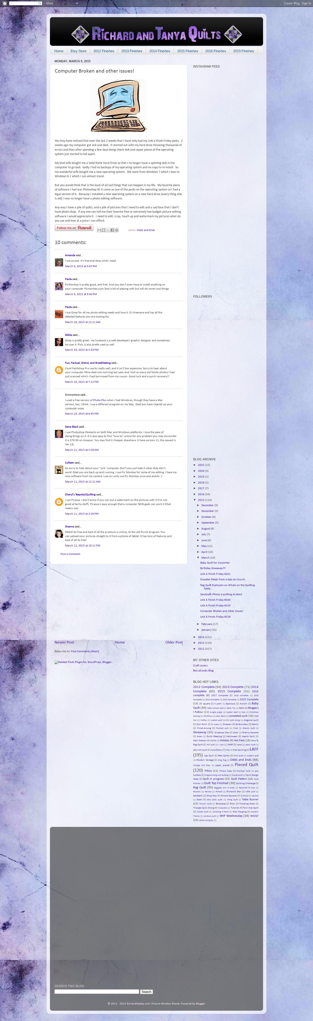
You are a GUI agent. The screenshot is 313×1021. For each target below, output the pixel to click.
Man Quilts (223, 755)
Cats (243, 712)
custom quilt (216, 720)
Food (235, 728)
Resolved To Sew (247, 788)
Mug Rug (222, 760)
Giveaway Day (221, 732)
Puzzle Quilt (237, 775)
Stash (199, 799)
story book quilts (214, 799)
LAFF (254, 749)
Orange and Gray (201, 765)
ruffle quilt (250, 791)
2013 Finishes (131, 51)
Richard (219, 791)
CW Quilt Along (233, 720)
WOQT (254, 816)
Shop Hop (212, 795)
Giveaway (199, 732)
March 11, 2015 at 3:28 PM (82, 514)
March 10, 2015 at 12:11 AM (82, 322)
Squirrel (255, 796)
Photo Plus (99, 400)
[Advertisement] (118, 602)
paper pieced (222, 765)
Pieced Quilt (247, 765)
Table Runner (250, 799)
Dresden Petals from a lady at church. (223, 579)
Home (58, 51)
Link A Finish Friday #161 (215, 574)
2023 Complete (229, 699)
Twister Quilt (202, 812)
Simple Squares (229, 795)
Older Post (174, 642)
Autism (243, 703)
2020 (201, 471)
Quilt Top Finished (216, 783)
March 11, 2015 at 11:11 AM (82, 482)
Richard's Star (234, 791)
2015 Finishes (187, 51)
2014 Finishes (159, 51)
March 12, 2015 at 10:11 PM (82, 545)
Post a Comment (70, 554)
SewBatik (198, 795)
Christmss (207, 716)
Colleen (69, 463)
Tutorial (235, 807)
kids (227, 750)
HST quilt (211, 745)
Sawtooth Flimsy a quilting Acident (221, 594)
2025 (201, 465)
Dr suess (215, 724)
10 (176, 524)
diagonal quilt (251, 720)
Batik (241, 708)
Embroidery (242, 724)
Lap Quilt (209, 755)
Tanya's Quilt (205, 804)
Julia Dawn (216, 750)
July (204, 534)
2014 (201, 637)
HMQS (213, 740)
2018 (201, 482)
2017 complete (219, 695)
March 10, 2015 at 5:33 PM (82, 350)
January (206, 630)
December (207, 505)
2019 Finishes (243, 51)
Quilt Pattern (239, 779)
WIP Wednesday (231, 816)
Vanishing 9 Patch (220, 812)
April (204, 552)
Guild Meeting (214, 736)
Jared (239, 745)
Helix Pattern (200, 740)
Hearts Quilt (248, 736)
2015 (201, 500)
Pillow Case (226, 771)
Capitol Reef (231, 712)
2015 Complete (229, 691)
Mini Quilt (238, 756)
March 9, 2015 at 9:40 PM (81, 294)
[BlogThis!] (103, 230)
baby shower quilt (215, 708)
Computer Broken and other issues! (221, 611)
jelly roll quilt (200, 750)
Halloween (231, 736)
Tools (232, 803)
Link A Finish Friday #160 (215, 600)
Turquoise (222, 808)
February (207, 624)
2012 (201, 649)
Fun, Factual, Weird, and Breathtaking (88, 363)
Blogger (200, 1003)
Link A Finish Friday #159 (215, 605)
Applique (230, 703)
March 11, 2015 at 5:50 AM (82, 450)
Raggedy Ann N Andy (224, 788)
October (206, 517)
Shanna (69, 526)
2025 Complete (249, 699)
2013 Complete (233, 687)
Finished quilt (222, 728)
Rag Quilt (199, 787)
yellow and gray (206, 820)
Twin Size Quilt (250, 807)
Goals (235, 732)
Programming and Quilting (216, 775)
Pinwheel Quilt (243, 771)
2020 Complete (212, 699)
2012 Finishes (103, 51)
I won (221, 745)
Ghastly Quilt (249, 728)
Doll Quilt (202, 724)
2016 (201, 494)
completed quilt (237, 716)
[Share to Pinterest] (116, 230)
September (208, 522)
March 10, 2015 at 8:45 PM (82, 414)
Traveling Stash (247, 803)
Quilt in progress (213, 779)
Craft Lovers (200, 665)
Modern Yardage (204, 760)
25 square (204, 703)
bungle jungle (216, 712)
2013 (201, 643)
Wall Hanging (240, 811)
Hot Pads (239, 740)
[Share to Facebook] (112, 230)
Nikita (68, 335)
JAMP (230, 744)
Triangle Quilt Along (203, 807)
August (206, 528)
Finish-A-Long (204, 728)
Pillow (208, 771)
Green (199, 736)
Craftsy (203, 720)
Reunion (196, 791)
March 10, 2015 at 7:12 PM (82, 382)
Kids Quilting (239, 750)
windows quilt (209, 816)
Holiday (224, 740)
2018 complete (241, 695)
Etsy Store (78, 51)
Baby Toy (231, 708)
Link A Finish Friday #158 (215, 617)
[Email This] (99, 230)
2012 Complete (204, 687)
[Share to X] (108, 230)
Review (208, 791)
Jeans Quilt (250, 745)
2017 (201, 488)
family (255, 724)
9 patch (218, 704)
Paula (68, 279)
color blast (220, 716)
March (205, 558)
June (204, 540)
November (208, 511)
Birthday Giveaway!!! (212, 568)
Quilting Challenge (245, 783)
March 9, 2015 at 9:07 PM (81, 266)
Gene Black (71, 427)
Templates (221, 803)
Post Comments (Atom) (85, 651)
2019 (201, 476)
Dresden (227, 724)
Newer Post (64, 642)
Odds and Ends (146, 230)
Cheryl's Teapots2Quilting (80, 494)
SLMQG (244, 796)
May (204, 546)
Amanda (70, 255)
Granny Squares (250, 732)
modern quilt (252, 756)
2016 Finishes (215, 51)
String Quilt (232, 799)
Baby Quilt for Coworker (215, 563)
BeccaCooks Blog (203, 670)
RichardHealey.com (138, 1003)
